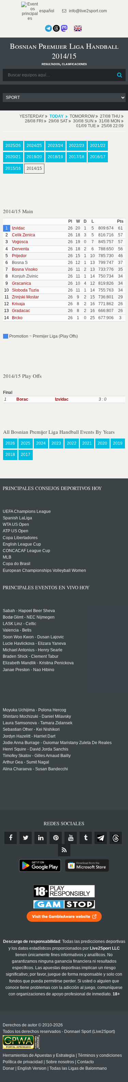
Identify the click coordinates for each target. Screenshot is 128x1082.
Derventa (20, 249)
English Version (31, 1068)
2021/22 (97, 145)
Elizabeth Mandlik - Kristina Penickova (38, 663)
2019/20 (34, 156)
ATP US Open (15, 531)
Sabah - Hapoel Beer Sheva (29, 610)
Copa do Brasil (16, 563)
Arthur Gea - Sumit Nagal (26, 762)
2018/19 (55, 156)
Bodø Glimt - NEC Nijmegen (29, 617)
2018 (10, 454)
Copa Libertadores (20, 537)
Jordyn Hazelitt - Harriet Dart (29, 736)
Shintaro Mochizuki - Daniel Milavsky (37, 716)
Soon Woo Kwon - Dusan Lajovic (33, 637)
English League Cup (22, 544)
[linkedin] (40, 838)
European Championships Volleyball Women (44, 570)
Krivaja (18, 303)
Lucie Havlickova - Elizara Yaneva (34, 643)
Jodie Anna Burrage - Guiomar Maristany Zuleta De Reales (57, 742)
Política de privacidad (23, 1061)
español (46, 11)
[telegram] (101, 838)
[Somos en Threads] (56, 28)
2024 (41, 443)
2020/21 (13, 156)
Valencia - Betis (17, 630)
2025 (25, 443)
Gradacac (21, 310)
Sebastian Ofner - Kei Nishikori (31, 729)
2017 (25, 454)
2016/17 (97, 156)
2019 (118, 443)
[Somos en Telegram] (48, 28)
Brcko (17, 317)
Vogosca (20, 241)
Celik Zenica (23, 235)
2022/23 (76, 145)
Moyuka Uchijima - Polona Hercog (34, 710)
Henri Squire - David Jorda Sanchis (35, 749)
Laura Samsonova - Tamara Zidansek (37, 723)
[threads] (116, 838)
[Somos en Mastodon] (64, 28)
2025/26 (13, 145)
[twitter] (25, 838)
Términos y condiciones (100, 1055)
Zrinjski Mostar (25, 297)
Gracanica (21, 283)
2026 (10, 443)
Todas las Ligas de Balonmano (78, 1068)
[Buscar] (119, 75)
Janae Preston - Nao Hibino (28, 669)
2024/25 (34, 145)
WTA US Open (16, 524)
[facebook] (10, 838)
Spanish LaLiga (17, 518)
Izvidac (18, 228)
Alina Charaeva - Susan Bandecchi (35, 769)
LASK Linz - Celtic (19, 623)
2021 (87, 443)
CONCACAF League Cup (26, 550)
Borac (22, 399)
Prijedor (19, 255)
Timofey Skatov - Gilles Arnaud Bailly (37, 755)
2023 (56, 443)
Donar (8, 1068)
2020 (102, 443)
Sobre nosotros (60, 1061)
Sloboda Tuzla (25, 290)
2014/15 (34, 168)
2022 (71, 443)
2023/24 (55, 145)
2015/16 (13, 168)
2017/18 (76, 156)
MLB (7, 557)
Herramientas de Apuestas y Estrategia (39, 1055)
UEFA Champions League (27, 511)
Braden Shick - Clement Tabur (30, 656)
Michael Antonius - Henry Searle (32, 650)
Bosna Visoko (25, 269)
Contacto (85, 1061)
